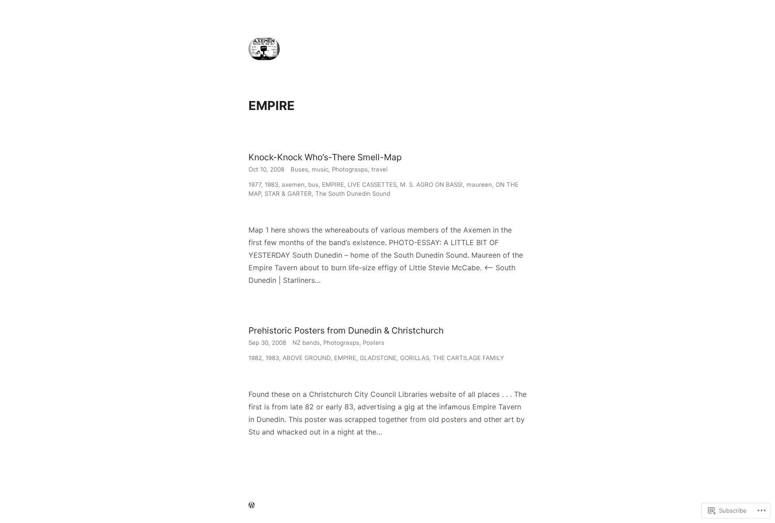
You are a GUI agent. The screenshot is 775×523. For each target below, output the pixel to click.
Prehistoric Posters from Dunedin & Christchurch (346, 330)
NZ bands (306, 342)
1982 (255, 357)
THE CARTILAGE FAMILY (468, 357)
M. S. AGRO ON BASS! (431, 184)
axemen (293, 184)
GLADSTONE (378, 357)
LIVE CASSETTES (372, 184)
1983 (271, 184)
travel (379, 169)
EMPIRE (333, 184)
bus (313, 184)
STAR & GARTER (288, 193)
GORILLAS (414, 357)
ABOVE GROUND (307, 357)
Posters (373, 342)
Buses (299, 169)
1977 (254, 184)
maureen (479, 184)
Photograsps (350, 169)
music (320, 169)
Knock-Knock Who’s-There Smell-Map (325, 157)
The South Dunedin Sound (352, 193)
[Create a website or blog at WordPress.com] (251, 505)
